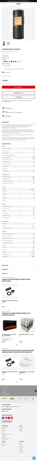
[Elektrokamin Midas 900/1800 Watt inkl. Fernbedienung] (10, 325)
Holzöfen (20, 445)
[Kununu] (33, 399)
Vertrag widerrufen (7, 421)
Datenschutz (3, 436)
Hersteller (4, 273)
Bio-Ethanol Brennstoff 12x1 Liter (26, 334)
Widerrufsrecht (4, 435)
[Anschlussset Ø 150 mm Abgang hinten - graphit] (10, 291)
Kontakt (3, 432)
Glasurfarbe (4, 59)
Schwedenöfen (21, 446)
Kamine (20, 443)
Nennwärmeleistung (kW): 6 (6, 63)
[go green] (4, 398)
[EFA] (26, 398)
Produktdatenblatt (8, 72)
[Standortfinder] (5, 3)
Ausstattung (5, 265)
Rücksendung (4, 429)
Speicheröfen (21, 447)
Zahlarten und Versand (5, 427)
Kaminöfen (20, 444)
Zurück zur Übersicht (5, 6)
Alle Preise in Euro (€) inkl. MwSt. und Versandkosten (9, 456)
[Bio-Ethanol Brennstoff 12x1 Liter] (27, 325)
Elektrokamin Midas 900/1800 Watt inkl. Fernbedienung (9, 335)
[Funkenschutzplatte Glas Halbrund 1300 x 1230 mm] (27, 362)
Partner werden (4, 445)
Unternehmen (4, 443)
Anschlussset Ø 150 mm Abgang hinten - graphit (10, 301)
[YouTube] (12, 418)
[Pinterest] (9, 418)
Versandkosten (9, 83)
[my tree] (12, 398)
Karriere (3, 444)
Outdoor (20, 451)
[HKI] (19, 398)
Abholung (3, 428)
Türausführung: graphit (5, 57)
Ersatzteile (20, 429)
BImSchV (20, 428)
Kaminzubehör (21, 452)
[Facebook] (3, 418)
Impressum (3, 433)
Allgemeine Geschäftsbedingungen (7, 434)
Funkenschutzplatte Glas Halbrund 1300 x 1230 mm (27, 372)
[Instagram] (6, 418)
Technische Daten (6, 143)
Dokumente (4, 269)
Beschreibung (5, 122)
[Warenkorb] (34, 3)
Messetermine (21, 427)
